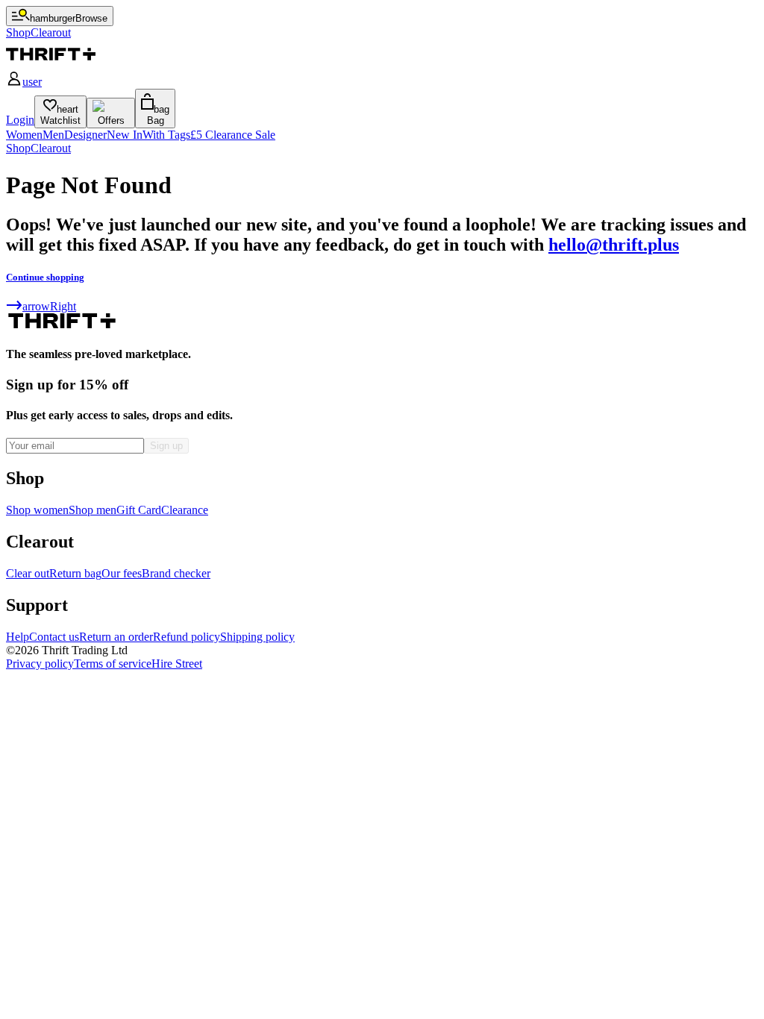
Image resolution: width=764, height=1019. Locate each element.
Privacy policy (40, 663)
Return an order (116, 636)
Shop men (92, 510)
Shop (18, 148)
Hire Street (176, 663)
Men (53, 134)
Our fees (121, 573)
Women (24, 134)
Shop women (37, 510)
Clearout (51, 148)
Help (17, 636)
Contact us (54, 636)
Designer (85, 134)
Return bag (75, 573)
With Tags (166, 134)
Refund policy (186, 636)
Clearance (184, 510)
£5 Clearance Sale (232, 134)
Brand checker (176, 573)
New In (125, 134)
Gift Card (138, 510)
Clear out (27, 573)
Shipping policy (257, 636)
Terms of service (112, 663)
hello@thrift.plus (613, 244)
